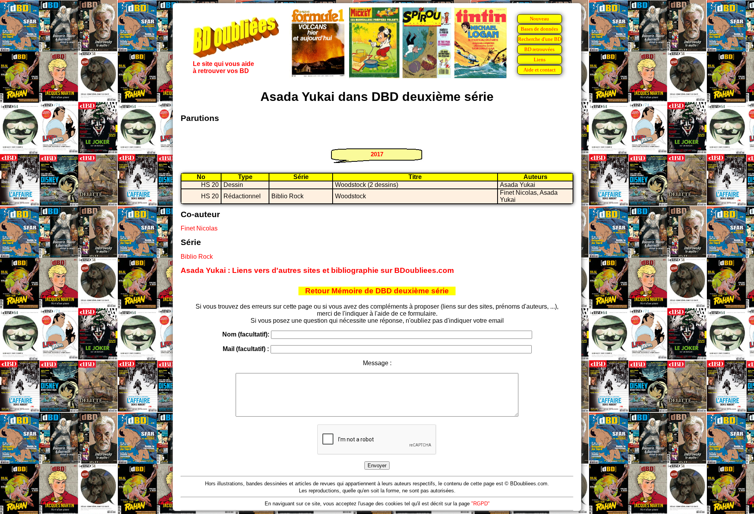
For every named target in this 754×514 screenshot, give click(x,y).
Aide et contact (539, 70)
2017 (377, 154)
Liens (539, 59)
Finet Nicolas (199, 228)
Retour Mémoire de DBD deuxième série (377, 291)
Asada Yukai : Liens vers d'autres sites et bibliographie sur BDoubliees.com (317, 270)
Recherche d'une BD (539, 39)
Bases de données (539, 29)
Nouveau (539, 19)
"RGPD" (480, 504)
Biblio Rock (197, 256)
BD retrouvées (539, 49)
